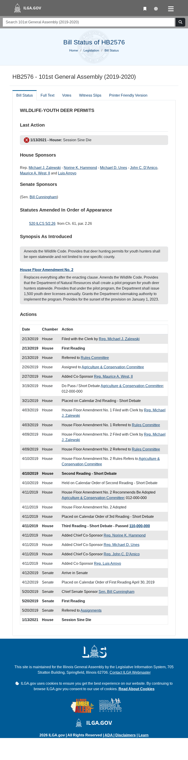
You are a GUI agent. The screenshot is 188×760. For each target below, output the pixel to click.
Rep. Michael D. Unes (121, 545)
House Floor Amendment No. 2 (46, 270)
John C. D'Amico (143, 168)
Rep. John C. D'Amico (122, 554)
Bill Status (24, 95)
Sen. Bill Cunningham (116, 592)
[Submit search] (180, 22)
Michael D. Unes (113, 168)
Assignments (91, 610)
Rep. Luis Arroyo (107, 563)
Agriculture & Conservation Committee (113, 367)
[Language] (156, 9)
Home (73, 50)
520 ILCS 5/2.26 (42, 223)
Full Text (47, 95)
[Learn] (145, 9)
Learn (143, 735)
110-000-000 (139, 526)
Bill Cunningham (43, 197)
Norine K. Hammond (80, 168)
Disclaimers (125, 735)
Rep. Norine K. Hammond (125, 535)
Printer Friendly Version (128, 95)
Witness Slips (90, 95)
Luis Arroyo (67, 173)
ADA (109, 735)
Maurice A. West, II (35, 173)
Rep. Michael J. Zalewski (119, 339)
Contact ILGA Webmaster (130, 672)
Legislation (91, 50)
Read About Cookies (137, 689)
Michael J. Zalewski (45, 168)
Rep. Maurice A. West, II (113, 376)
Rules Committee (95, 358)
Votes (66, 95)
